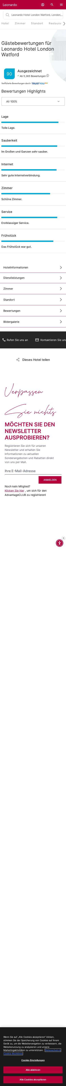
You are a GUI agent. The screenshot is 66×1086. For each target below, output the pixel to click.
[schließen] (63, 538)
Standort (9, 299)
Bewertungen (11, 310)
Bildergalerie (11, 321)
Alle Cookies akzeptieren (33, 1079)
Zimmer (8, 288)
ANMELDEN (50, 479)
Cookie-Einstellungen (33, 1060)
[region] (33, 1056)
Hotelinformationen (15, 267)
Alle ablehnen (33, 1070)
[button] (42, 4)
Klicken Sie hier (14, 490)
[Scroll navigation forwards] (63, 23)
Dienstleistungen (14, 277)
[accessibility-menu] (59, 543)
